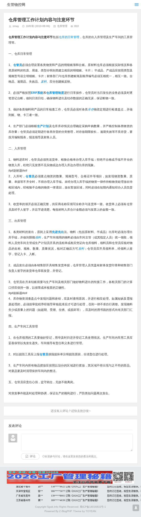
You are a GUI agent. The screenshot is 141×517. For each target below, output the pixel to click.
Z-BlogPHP (65, 511)
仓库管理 (62, 26)
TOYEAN (91, 511)
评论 (33, 456)
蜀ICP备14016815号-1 (93, 506)
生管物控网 (16, 5)
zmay (16, 26)
